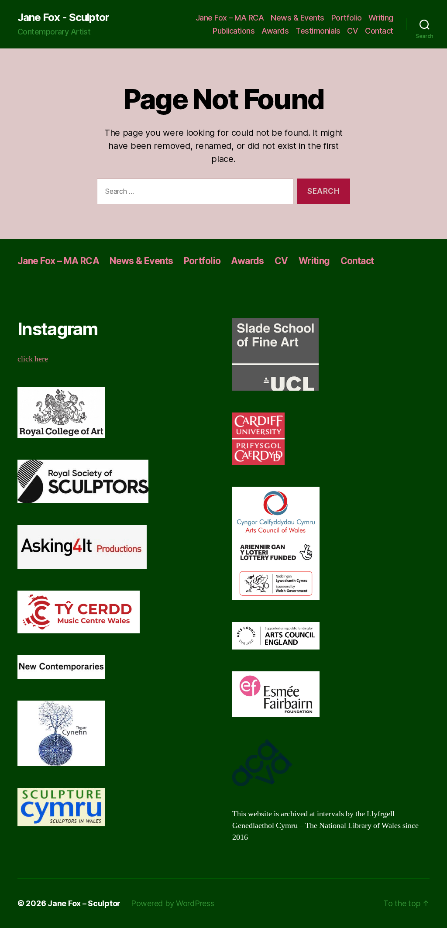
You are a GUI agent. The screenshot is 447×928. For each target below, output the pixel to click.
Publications (233, 30)
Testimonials (318, 30)
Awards (275, 30)
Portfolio (346, 17)
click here (32, 359)
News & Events (297, 17)
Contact (379, 30)
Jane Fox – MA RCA (230, 17)
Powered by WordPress (172, 903)
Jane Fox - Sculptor (63, 17)
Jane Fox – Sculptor (84, 903)
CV (352, 30)
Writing (380, 17)
